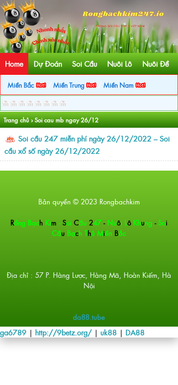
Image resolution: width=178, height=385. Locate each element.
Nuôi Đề (155, 63)
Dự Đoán (48, 63)
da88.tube (89, 317)
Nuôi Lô (119, 63)
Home (14, 63)
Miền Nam (120, 84)
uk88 (108, 332)
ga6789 (13, 332)
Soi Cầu (84, 63)
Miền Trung (69, 84)
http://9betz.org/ (63, 332)
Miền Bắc (22, 84)
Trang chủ (16, 119)
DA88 (135, 332)
